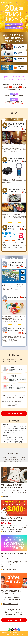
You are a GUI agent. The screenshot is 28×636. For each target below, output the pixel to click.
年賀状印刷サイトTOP (6, 632)
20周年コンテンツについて (10, 569)
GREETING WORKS (16, 634)
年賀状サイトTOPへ (12, 413)
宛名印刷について (7, 496)
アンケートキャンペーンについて (12, 532)
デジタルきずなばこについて (10, 604)
